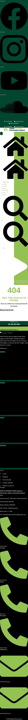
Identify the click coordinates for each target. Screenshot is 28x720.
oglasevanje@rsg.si (5, 713)
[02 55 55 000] (14, 544)
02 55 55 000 (3, 546)
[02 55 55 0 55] (14, 578)
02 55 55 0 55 (3, 580)
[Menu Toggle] (1, 133)
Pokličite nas (14, 321)
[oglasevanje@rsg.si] (14, 711)
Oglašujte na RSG (5, 327)
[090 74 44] (14, 612)
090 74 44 (2, 614)
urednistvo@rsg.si (5, 681)
